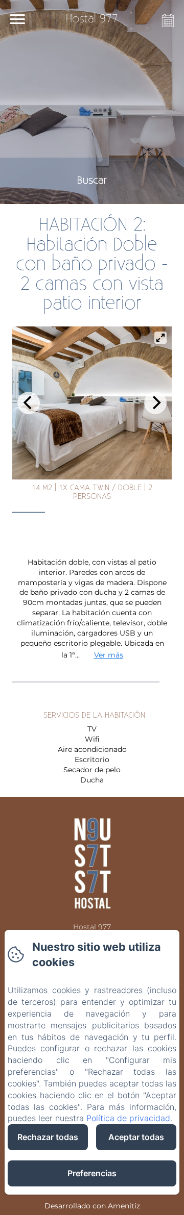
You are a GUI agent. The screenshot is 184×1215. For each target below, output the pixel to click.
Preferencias (92, 1173)
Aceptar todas (136, 1137)
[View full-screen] (160, 338)
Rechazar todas (47, 1137)
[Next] (155, 403)
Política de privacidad (128, 1118)
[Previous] (28, 403)
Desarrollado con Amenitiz (92, 1205)
